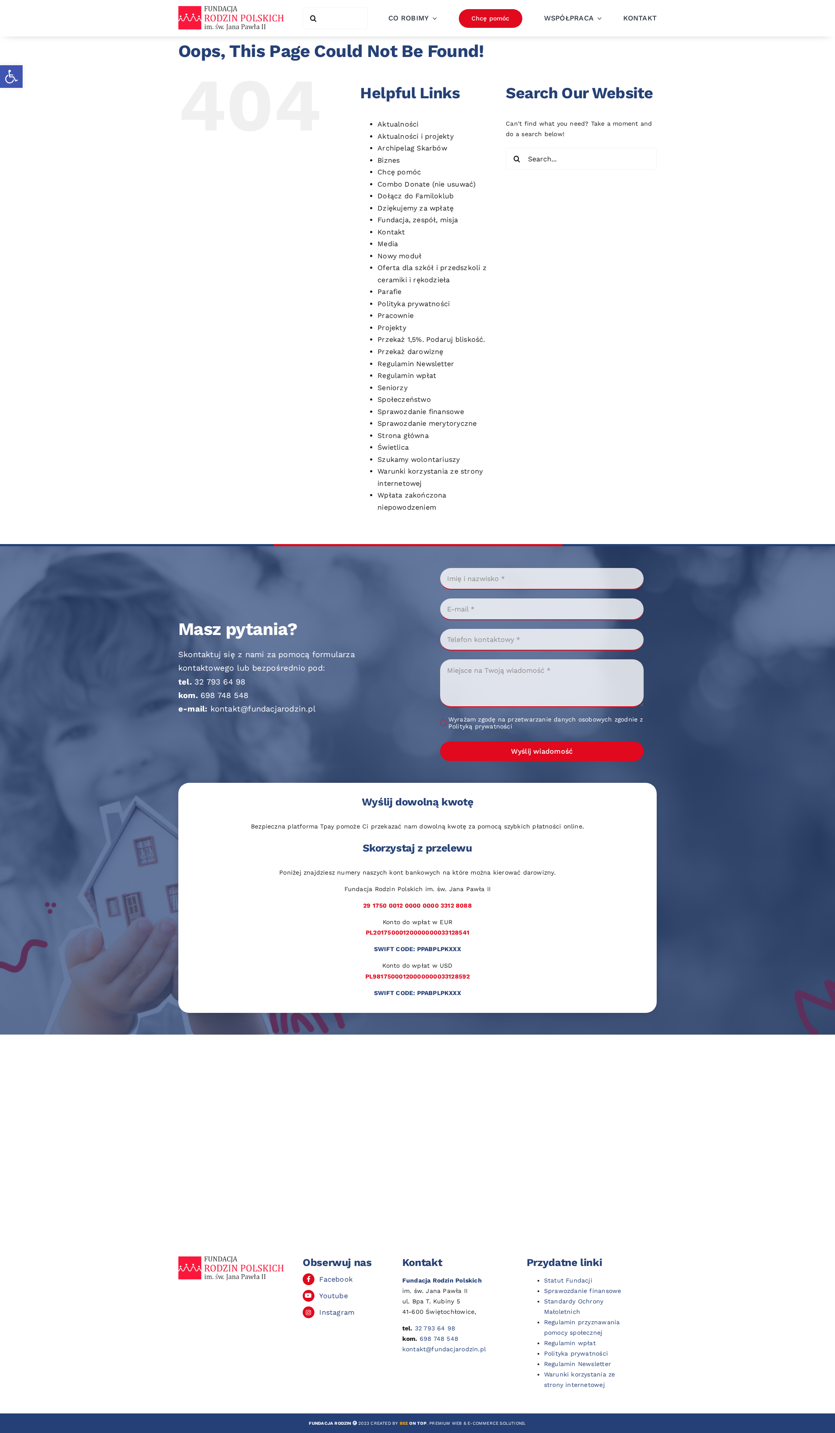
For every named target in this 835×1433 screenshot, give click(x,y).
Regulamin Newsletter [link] (415, 364)
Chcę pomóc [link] (399, 172)
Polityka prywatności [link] (413, 304)
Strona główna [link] (403, 435)
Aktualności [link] (397, 124)
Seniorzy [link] (392, 388)
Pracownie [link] (395, 315)
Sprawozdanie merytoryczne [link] (427, 423)
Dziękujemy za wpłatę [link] (415, 208)
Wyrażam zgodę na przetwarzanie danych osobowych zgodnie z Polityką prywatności (545, 723)
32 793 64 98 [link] (220, 681)
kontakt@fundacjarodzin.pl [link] (263, 708)
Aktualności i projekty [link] (415, 136)
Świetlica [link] (393, 447)
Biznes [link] (388, 160)
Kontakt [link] (391, 232)
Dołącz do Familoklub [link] (415, 196)
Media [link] (387, 244)
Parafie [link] (389, 291)
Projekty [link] (391, 328)
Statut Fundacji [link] (568, 1280)
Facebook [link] (336, 1279)
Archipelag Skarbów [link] (412, 148)
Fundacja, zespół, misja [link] (417, 220)
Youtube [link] (333, 1296)
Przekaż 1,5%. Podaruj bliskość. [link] (431, 339)
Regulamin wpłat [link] (406, 375)
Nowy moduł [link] (399, 256)
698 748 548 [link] (224, 695)
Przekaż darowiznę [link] (410, 351)
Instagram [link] (336, 1312)
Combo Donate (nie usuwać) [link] (426, 184)
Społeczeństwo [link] (404, 399)
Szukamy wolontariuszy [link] (418, 459)
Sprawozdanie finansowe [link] (420, 412)
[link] (11, 76)
